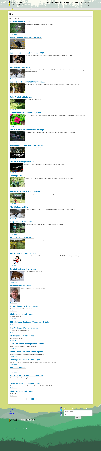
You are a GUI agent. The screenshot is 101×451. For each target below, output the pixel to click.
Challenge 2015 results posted (22, 336)
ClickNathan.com (19, 428)
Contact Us (12, 411)
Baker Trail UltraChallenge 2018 (23, 97)
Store (10, 407)
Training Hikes (16, 176)
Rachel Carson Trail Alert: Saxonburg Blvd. (26, 352)
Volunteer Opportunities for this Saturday (26, 145)
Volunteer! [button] (76, 2)
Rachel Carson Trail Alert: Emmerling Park (26, 375)
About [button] (49, 2)
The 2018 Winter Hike (19, 207)
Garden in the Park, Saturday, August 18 (25, 113)
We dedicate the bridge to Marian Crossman (27, 82)
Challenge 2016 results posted (22, 314)
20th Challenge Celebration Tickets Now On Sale (29, 322)
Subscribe (78, 417)
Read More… (13, 34)
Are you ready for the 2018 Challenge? (25, 191)
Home (10, 9)
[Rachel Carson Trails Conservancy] (17, 3)
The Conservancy (68, 408)
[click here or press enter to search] (88, 6)
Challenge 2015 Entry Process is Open (25, 359)
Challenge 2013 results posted (22, 391)
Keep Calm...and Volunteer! (21, 222)
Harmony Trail (89, 408)
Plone (29, 428)
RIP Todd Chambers (18, 367)
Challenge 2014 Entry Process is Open (25, 383)
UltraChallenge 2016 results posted (24, 306)
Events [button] (66, 2)
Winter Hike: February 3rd (20, 67)
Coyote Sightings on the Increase (23, 269)
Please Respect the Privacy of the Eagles (26, 37)
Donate (87, 2)
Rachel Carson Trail (76, 408)
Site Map (11, 409)
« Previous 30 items (18, 399)
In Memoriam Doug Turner (20, 285)
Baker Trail (83, 408)
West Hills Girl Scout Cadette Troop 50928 (27, 53)
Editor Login (12, 413)
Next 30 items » (44, 399)
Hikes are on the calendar (20, 22)
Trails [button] (57, 2)
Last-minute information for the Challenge (27, 129)
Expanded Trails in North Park (22, 237)
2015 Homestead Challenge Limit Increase (27, 344)
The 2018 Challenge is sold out (22, 162)
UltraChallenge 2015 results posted (24, 328)
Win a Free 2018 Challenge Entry (23, 253)
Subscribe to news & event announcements (78, 406)
